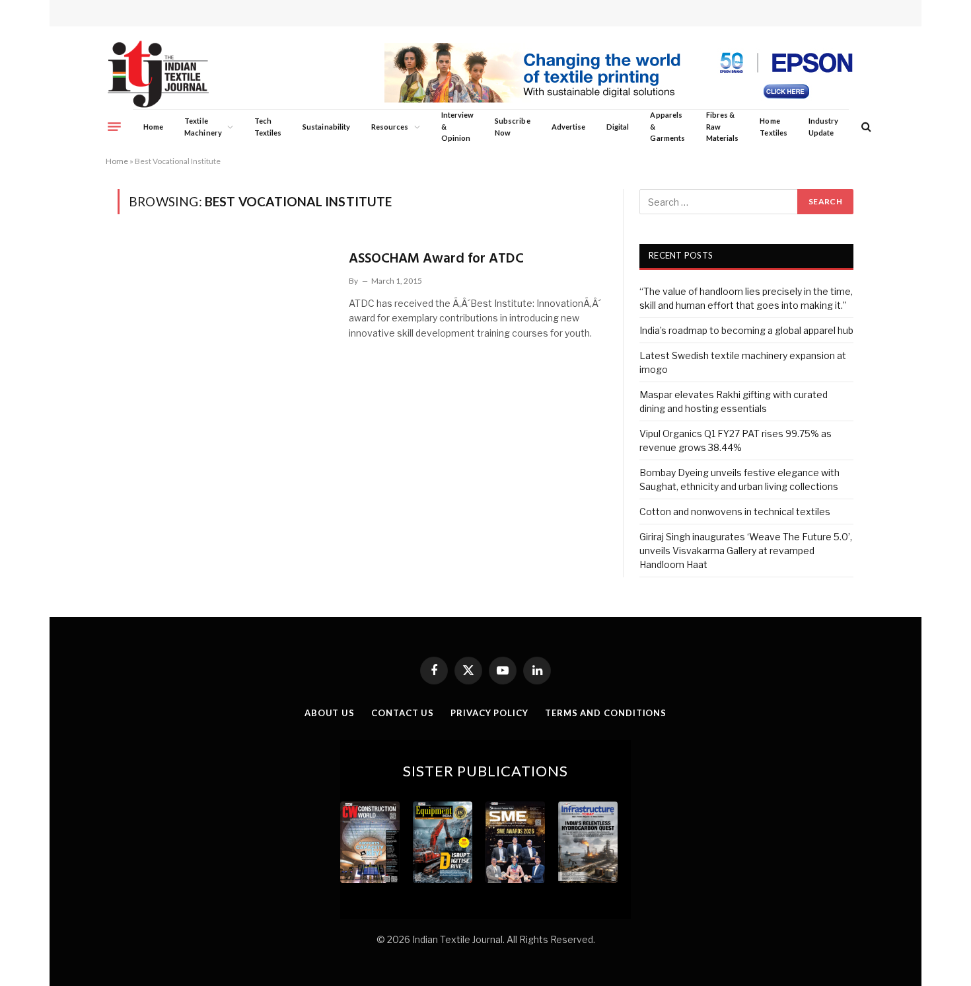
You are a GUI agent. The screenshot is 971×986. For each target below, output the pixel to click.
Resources (390, 126)
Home (153, 126)
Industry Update (823, 126)
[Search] (865, 127)
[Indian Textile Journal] (158, 74)
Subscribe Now (512, 126)
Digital (617, 126)
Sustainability (326, 126)
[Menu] (114, 126)
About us (330, 713)
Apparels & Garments (667, 126)
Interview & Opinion (457, 126)
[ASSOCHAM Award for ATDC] (225, 309)
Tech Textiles (267, 126)
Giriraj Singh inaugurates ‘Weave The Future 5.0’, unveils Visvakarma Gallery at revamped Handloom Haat (745, 550)
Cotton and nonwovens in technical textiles (734, 511)
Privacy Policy (489, 713)
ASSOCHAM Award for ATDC (436, 258)
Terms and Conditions (605, 713)
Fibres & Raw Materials (722, 126)
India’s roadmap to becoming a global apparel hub (746, 330)
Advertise (569, 126)
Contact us (402, 713)
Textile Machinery (203, 126)
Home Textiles (773, 126)
